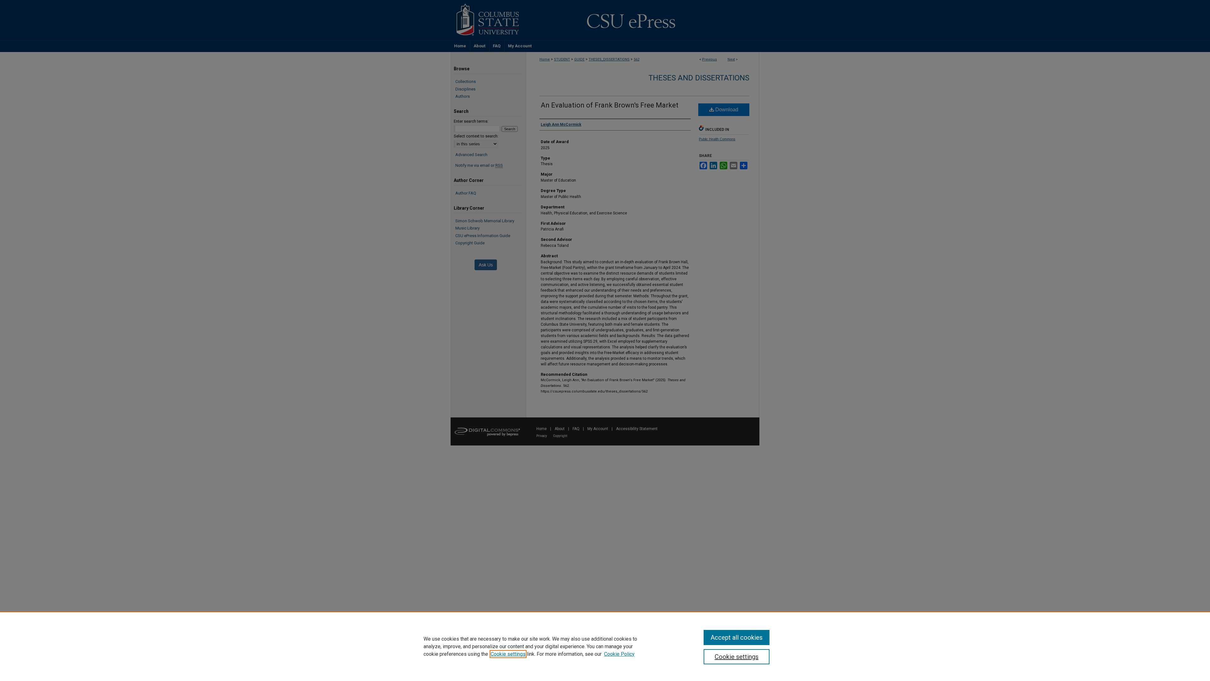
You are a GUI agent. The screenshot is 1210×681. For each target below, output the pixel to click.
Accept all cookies (737, 637)
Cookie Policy (619, 654)
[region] (605, 646)
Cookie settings (508, 654)
